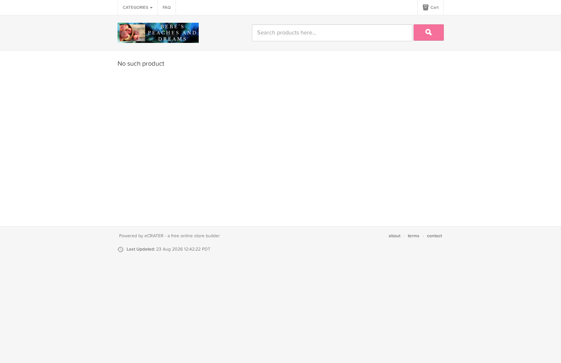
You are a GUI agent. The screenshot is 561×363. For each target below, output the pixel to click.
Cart (434, 7)
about (394, 236)
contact (434, 236)
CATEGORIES (136, 7)
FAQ (167, 7)
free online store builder (195, 236)
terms (413, 236)
